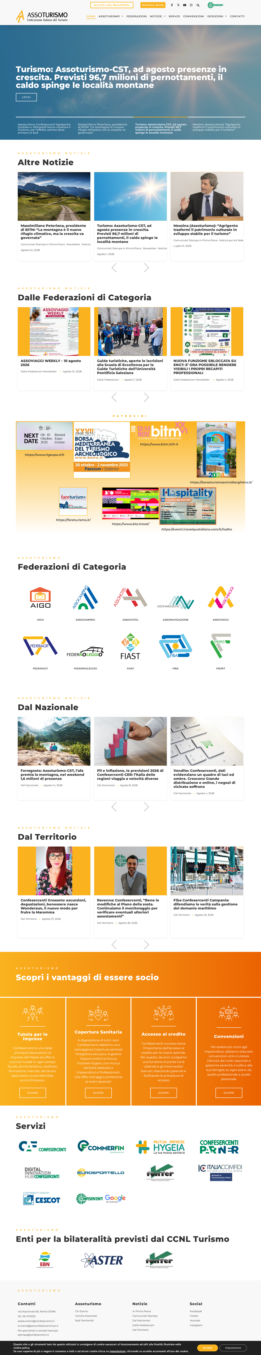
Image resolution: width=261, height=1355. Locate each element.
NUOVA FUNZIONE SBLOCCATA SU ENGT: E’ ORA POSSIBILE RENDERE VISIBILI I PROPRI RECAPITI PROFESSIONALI (128, 367)
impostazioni (118, 1351)
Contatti (237, 16)
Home (91, 16)
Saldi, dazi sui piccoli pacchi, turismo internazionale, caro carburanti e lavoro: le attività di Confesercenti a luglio (202, 777)
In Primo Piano (55, 248)
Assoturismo (109, 16)
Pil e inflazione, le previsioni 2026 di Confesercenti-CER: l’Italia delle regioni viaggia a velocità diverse (54, 775)
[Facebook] (172, 5)
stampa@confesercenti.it (33, 1334)
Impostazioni (233, 1348)
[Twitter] (179, 5)
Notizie (156, 16)
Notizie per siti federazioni (159, 240)
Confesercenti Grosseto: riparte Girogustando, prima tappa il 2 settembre (202, 904)
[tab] (44, 128)
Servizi (174, 16)
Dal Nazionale (29, 785)
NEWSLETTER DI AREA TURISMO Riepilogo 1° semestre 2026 (202, 228)
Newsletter (73, 248)
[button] (198, 5)
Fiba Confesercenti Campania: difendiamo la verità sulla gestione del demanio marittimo (129, 904)
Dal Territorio (29, 922)
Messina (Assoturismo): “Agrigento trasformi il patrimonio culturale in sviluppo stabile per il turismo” (129, 230)
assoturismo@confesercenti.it (36, 1321)
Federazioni (136, 16)
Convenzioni (193, 16)
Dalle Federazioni (32, 379)
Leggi (26, 97)
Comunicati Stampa (33, 248)
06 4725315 (29, 1316)
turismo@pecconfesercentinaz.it (38, 1325)
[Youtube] (185, 5)
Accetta (207, 1348)
